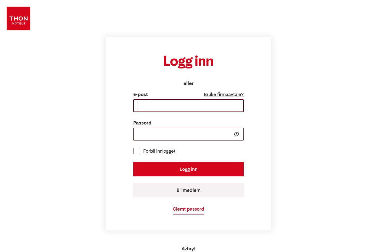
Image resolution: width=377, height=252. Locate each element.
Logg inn (189, 169)
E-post (140, 94)
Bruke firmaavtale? (224, 94)
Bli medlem (189, 190)
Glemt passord (188, 209)
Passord (142, 123)
